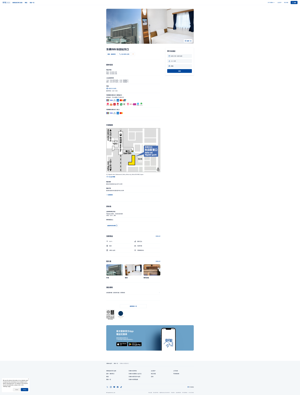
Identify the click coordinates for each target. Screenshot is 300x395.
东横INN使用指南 (133, 379)
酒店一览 (32, 2)
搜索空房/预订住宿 (17, 2)
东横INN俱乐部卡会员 (134, 376)
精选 (26, 2)
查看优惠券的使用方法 (122, 338)
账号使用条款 (184, 392)
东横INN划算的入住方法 (135, 373)
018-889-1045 (125, 54)
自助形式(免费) (112, 88)
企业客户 (280, 2)
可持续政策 (176, 373)
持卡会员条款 (191, 392)
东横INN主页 (109, 363)
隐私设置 (150, 392)
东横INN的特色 (133, 371)
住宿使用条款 (178, 392)
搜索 (179, 71)
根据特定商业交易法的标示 (165, 392)
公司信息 (175, 371)
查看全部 (158, 236)
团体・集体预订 (112, 54)
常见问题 (286, 2)
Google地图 (111, 177)
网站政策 (173, 392)
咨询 (152, 376)
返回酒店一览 (133, 306)
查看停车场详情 (111, 225)
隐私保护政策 (155, 392)
